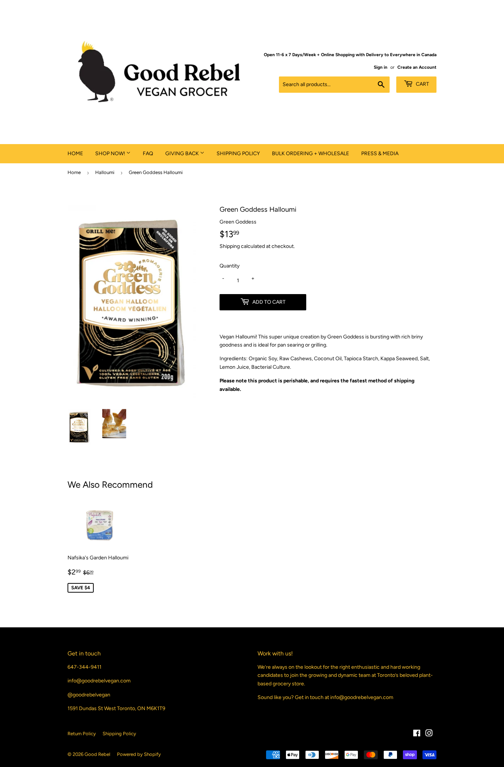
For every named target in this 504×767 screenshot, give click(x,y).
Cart (422, 84)
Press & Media (379, 153)
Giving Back (182, 153)
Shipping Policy (238, 153)
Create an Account (416, 67)
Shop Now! (110, 153)
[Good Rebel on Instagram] (429, 734)
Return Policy (82, 733)
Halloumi (104, 172)
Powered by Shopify (139, 754)
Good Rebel (97, 754)
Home (75, 153)
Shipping (230, 246)
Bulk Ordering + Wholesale (310, 153)
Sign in (380, 67)
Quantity (229, 266)
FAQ (148, 153)
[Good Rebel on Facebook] (417, 734)
